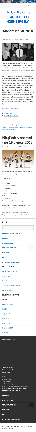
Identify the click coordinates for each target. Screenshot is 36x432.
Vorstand (4, 127)
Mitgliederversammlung (25, 127)
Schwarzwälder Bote (11, 113)
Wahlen (13, 129)
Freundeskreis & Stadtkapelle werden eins (15, 281)
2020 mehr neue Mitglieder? (11, 286)
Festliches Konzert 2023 (10, 271)
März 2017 (5, 333)
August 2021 (6, 314)
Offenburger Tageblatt (11, 115)
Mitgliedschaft (8, 243)
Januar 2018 (6, 323)
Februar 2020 (6, 318)
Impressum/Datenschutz (12, 262)
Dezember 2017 (7, 328)
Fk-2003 (27, 39)
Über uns (5, 238)
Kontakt (5, 253)
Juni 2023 (5, 309)
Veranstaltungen (9, 248)
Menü (34, 5)
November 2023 (7, 304)
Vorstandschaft (6, 129)
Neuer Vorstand (7, 290)
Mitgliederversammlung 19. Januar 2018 (17, 140)
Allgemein (17, 125)
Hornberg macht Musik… (11, 234)
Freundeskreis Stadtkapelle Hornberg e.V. (18, 17)
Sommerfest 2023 (8, 276)
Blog (4, 257)
